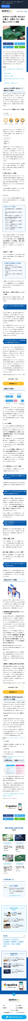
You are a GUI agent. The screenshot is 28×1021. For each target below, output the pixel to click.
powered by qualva (20, 11)
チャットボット (6, 939)
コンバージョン (15, 939)
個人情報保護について (8, 1012)
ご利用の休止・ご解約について (11, 83)
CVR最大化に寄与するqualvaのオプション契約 (14, 79)
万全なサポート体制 (8, 76)
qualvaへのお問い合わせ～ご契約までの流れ (13, 70)
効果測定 (18, 943)
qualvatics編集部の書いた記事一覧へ (15, 895)
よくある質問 (6, 941)
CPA (13, 943)
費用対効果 (21, 941)
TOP (4, 1005)
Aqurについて (5, 6)
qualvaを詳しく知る (13, 379)
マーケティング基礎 (14, 1010)
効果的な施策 (13, 941)
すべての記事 (18, 1005)
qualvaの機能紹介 (19, 1007)
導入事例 (4, 1007)
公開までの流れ (7, 73)
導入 (5, 946)
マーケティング (6, 943)
